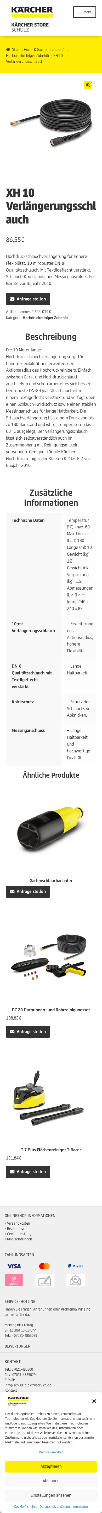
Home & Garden (36, 49)
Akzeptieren (51, 1466)
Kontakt (11, 1390)
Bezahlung (15, 1228)
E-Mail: (10, 1380)
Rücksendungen (19, 1239)
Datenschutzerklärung (55, 1507)
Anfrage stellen (31, 299)
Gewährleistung (19, 1234)
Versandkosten (18, 1223)
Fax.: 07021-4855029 (20, 1374)
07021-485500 (22, 1369)
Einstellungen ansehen (51, 1495)
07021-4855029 (25, 1335)
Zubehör (59, 49)
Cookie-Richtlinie (25, 1507)
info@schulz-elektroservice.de (28, 1385)
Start (16, 49)
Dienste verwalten (51, 1452)
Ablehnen (51, 1480)
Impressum (80, 1507)
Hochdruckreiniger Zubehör (27, 55)
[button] (94, 1401)
